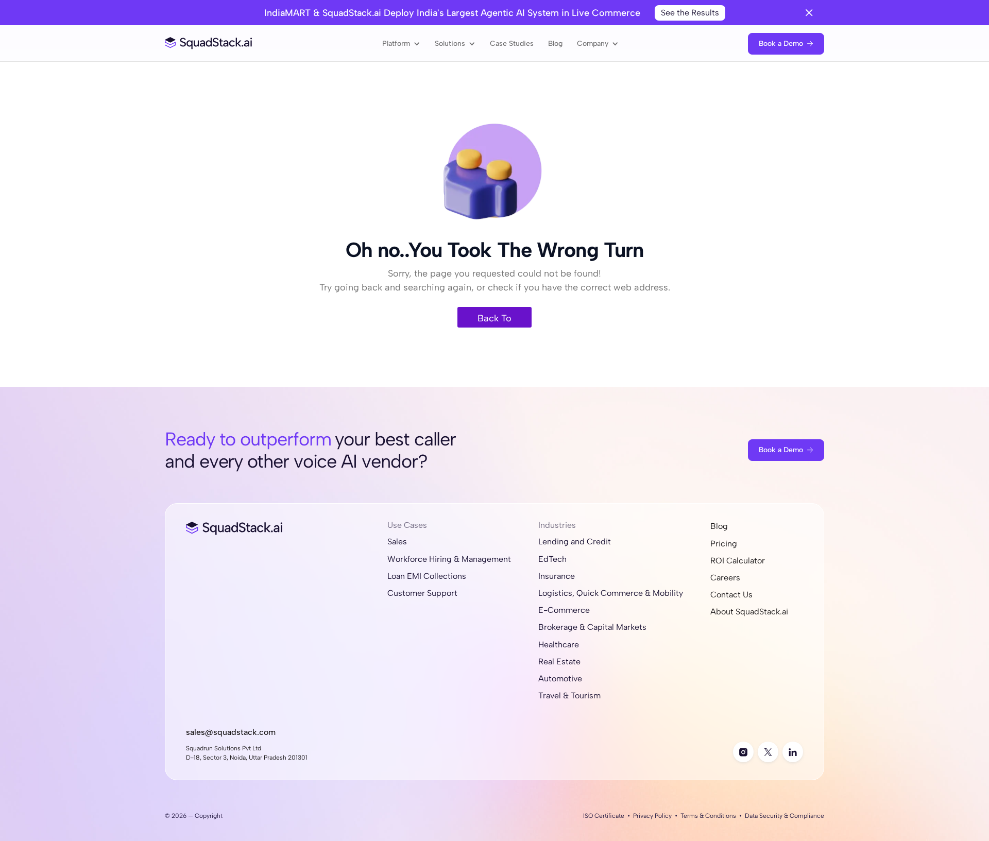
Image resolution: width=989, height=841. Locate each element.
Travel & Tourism (569, 695)
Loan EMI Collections (426, 576)
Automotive (560, 678)
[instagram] (743, 752)
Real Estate (559, 661)
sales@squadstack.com (231, 732)
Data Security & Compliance (784, 815)
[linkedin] (792, 752)
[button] (401, 43)
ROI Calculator (737, 560)
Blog (555, 43)
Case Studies (512, 43)
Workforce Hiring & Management (449, 559)
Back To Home (494, 320)
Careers (725, 577)
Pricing (723, 543)
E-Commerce (564, 610)
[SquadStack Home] (208, 43)
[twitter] (768, 752)
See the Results (690, 13)
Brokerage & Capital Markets (592, 627)
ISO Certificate (603, 815)
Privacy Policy (652, 815)
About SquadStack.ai (749, 611)
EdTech (552, 559)
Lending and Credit (574, 541)
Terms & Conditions (708, 815)
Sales (397, 541)
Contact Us (731, 594)
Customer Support (422, 593)
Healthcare (558, 644)
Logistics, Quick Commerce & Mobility (610, 593)
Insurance (556, 576)
